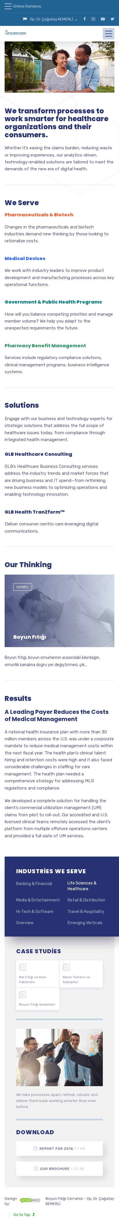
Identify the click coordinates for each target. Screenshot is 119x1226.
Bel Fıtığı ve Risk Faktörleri (32, 979)
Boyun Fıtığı (29, 636)
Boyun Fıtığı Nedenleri (37, 1004)
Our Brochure (62, 1169)
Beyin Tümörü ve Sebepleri (76, 979)
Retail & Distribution (86, 900)
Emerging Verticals (85, 922)
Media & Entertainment (38, 900)
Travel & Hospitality (86, 911)
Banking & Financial (34, 883)
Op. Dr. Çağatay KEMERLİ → (54, 19)
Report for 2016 (62, 1149)
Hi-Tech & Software (34, 911)
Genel (22, 587)
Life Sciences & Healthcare (82, 886)
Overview (25, 922)
